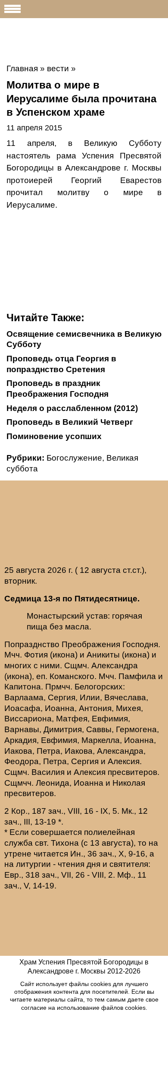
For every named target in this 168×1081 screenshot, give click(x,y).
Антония (95, 708)
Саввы (99, 729)
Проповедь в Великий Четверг (69, 422)
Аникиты (103, 654)
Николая (128, 782)
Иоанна (60, 708)
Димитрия (63, 729)
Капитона (22, 686)
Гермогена (136, 729)
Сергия (61, 697)
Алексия (124, 761)
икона (64, 654)
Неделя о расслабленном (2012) (72, 408)
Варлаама (24, 697)
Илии (90, 697)
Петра (48, 750)
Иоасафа (22, 708)
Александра (114, 665)
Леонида (52, 782)
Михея (128, 708)
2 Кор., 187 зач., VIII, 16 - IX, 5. (61, 810)
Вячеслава (125, 697)
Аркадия (20, 740)
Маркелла (100, 740)
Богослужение (74, 457)
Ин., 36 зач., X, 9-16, (108, 853)
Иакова (18, 750)
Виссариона (28, 718)
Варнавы (21, 729)
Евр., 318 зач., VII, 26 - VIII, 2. (59, 874)
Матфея (71, 718)
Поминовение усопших (54, 436)
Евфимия (110, 718)
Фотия (36, 654)
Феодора (21, 761)
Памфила (137, 676)
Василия (48, 772)
